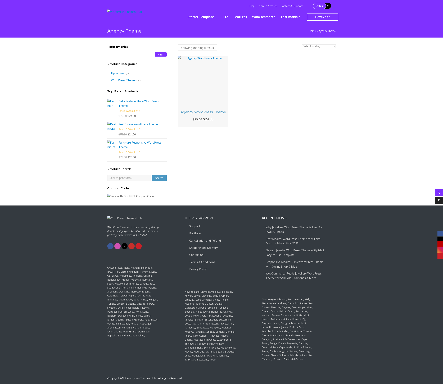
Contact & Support (292, 6)
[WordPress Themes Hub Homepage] (124, 218)
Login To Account (267, 6)
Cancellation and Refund (205, 241)
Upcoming (117, 73)
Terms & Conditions (202, 262)
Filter (161, 54)
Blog (252, 6)
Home (312, 31)
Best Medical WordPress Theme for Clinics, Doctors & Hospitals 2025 (293, 241)
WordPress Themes (124, 80)
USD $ (319, 6)
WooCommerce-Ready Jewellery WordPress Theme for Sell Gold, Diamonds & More (294, 276)
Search (159, 178)
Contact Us (196, 255)
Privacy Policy (198, 269)
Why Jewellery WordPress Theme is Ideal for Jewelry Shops (294, 229)
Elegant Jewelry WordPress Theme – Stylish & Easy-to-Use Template (295, 252)
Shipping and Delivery (203, 248)
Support (194, 226)
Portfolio (195, 233)
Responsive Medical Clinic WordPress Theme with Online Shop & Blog (294, 264)
